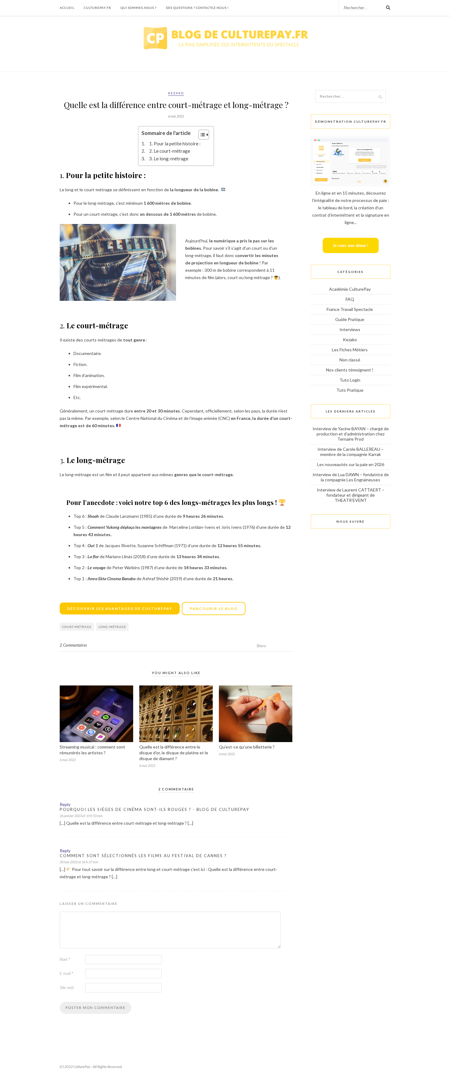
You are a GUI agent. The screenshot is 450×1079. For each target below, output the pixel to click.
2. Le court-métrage (170, 151)
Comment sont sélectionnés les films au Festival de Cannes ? (143, 855)
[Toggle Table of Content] (201, 134)
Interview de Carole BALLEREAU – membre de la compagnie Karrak (350, 451)
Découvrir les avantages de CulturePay (119, 608)
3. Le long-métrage (168, 158)
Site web (67, 987)
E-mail (66, 973)
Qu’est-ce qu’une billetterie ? (247, 746)
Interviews (349, 329)
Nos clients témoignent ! (349, 369)
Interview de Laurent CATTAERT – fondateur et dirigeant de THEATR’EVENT (350, 495)
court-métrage (77, 627)
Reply (65, 804)
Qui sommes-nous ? (138, 7)
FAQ (350, 299)
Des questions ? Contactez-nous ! (197, 7)
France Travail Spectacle (350, 309)
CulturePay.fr (97, 7)
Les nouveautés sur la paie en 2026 (350, 464)
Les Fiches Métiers (350, 349)
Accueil (67, 7)
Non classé (349, 359)
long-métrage (112, 627)
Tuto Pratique (349, 390)
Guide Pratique (349, 319)
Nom (65, 959)
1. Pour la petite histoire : (175, 143)
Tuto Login (349, 380)
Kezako (176, 93)
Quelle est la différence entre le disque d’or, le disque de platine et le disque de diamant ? (173, 752)
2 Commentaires (73, 645)
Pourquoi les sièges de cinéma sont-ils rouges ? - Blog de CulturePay (154, 809)
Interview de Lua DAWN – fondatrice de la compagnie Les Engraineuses (351, 477)
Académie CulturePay (350, 289)
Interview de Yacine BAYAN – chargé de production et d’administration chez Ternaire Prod (351, 434)
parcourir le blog (214, 608)
